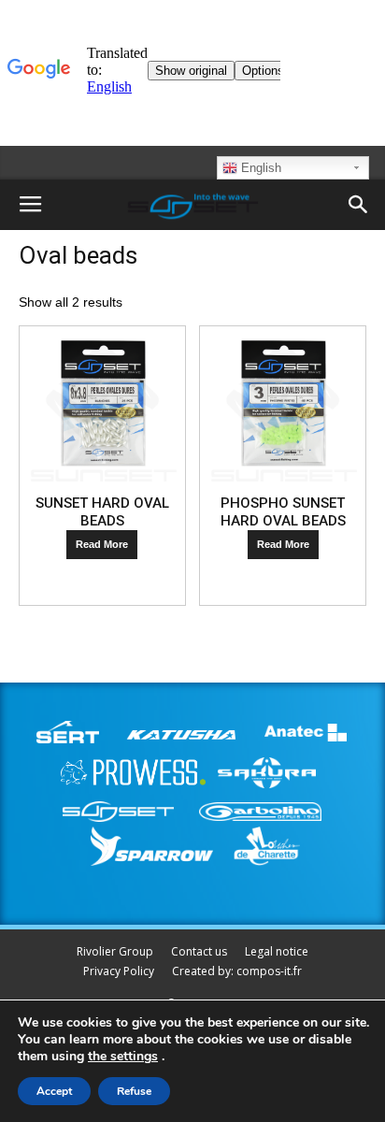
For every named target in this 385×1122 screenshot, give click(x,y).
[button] (359, 205)
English (259, 168)
